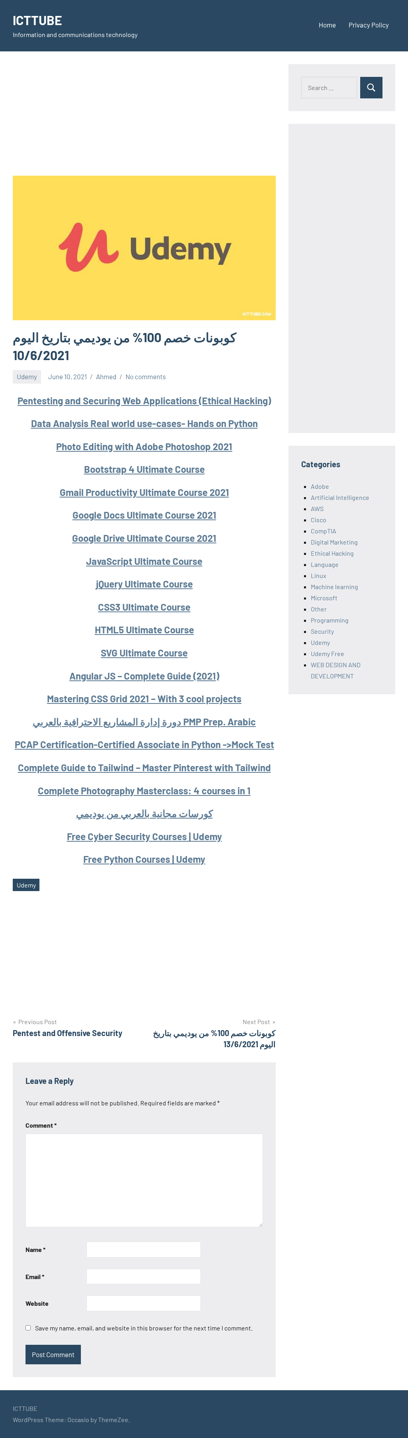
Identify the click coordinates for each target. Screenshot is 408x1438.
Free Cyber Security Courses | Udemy (144, 836)
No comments (146, 376)
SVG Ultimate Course (144, 652)
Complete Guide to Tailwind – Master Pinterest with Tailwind (144, 767)
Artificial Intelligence (340, 497)
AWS (317, 508)
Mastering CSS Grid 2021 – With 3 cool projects (144, 698)
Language (325, 564)
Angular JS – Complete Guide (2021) (144, 676)
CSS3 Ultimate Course (144, 607)
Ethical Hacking (332, 553)
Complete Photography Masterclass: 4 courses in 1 (144, 790)
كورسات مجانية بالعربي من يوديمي (144, 813)
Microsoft (324, 597)
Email (35, 1276)
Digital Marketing (334, 542)
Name (35, 1249)
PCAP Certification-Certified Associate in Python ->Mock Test (144, 744)
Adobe (320, 486)
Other (319, 609)
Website (37, 1303)
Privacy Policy (369, 25)
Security (322, 631)
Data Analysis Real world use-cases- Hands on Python (144, 423)
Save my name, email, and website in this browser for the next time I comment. (144, 1328)
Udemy (27, 376)
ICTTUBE (37, 19)
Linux (318, 575)
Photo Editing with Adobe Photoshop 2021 (144, 446)
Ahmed (106, 376)
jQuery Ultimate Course (144, 584)
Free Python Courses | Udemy (144, 859)
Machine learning (334, 586)
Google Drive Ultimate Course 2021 (144, 538)
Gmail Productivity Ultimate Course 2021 (144, 492)
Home (327, 25)
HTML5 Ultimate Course (144, 629)
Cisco (318, 519)
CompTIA (323, 531)
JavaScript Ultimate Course (144, 561)
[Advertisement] (144, 120)
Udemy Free (327, 653)
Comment (41, 1125)
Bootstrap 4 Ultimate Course (144, 469)
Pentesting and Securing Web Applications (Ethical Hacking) (144, 400)
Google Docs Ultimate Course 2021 (144, 515)
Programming (330, 620)
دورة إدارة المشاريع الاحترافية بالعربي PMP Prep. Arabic (144, 721)
